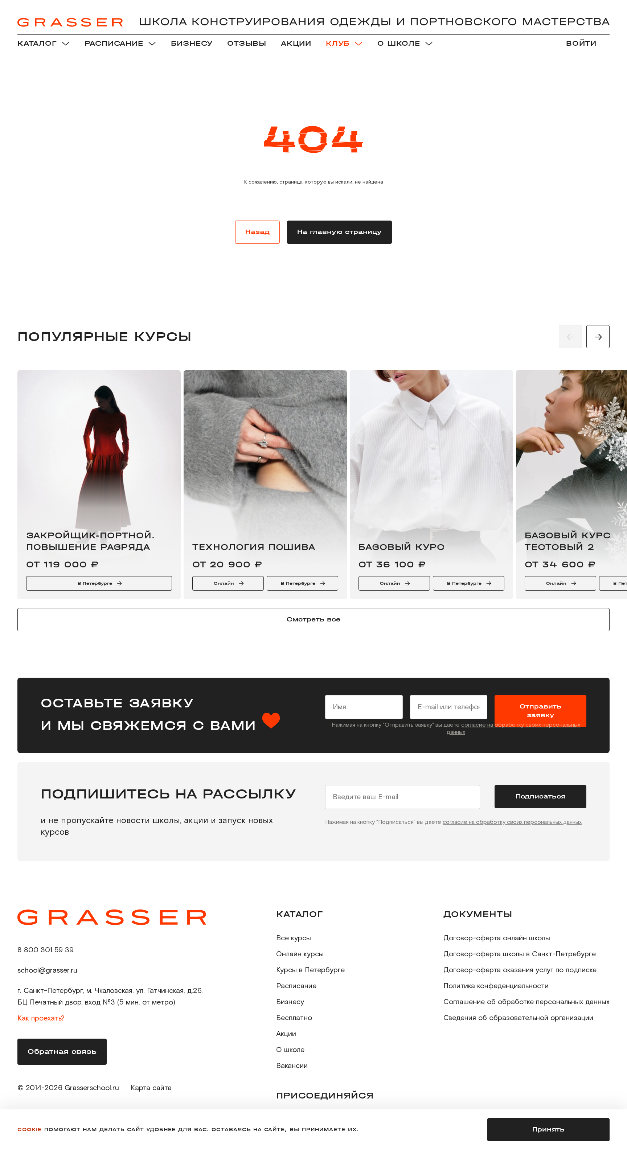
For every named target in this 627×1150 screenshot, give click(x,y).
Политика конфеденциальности (496, 986)
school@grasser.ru (47, 970)
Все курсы (293, 938)
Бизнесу (290, 1002)
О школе (290, 1050)
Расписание (296, 986)
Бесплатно (294, 1018)
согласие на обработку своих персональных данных (512, 822)
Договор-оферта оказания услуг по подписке (520, 970)
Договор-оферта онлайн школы (496, 938)
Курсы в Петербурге (310, 970)
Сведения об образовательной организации (518, 1018)
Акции (286, 1034)
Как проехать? (41, 1018)
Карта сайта (151, 1088)
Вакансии (292, 1065)
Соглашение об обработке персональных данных (526, 1002)
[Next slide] (598, 336)
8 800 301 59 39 (45, 950)
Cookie (29, 1129)
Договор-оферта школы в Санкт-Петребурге (519, 954)
